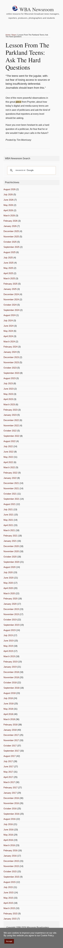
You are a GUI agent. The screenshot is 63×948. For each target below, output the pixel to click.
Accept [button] (9, 941)
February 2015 (10, 913)
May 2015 (8, 898)
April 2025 (8, 273)
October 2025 (10, 242)
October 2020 (10, 556)
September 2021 (11, 499)
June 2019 (8, 640)
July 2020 (8, 572)
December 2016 (11, 798)
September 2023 (11, 373)
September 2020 (11, 562)
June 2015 (8, 892)
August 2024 (10, 315)
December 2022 (11, 420)
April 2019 (8, 651)
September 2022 (11, 436)
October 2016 (10, 808)
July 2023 (8, 383)
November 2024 (11, 299)
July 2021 (8, 509)
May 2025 (8, 268)
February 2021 (10, 535)
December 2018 (11, 672)
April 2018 (8, 714)
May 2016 (8, 834)
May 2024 (8, 331)
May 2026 (8, 205)
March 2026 (9, 215)
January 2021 (10, 541)
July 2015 (8, 887)
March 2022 (9, 467)
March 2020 (9, 593)
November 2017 (11, 740)
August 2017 (10, 756)
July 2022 (8, 446)
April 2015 (8, 903)
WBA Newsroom (36, 9)
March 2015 (9, 908)
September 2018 (11, 688)
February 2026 (10, 221)
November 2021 (11, 488)
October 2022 (10, 430)
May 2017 (8, 772)
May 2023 (8, 394)
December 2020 (11, 546)
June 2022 (8, 451)
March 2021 (9, 530)
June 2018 (8, 703)
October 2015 (10, 871)
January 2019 (10, 667)
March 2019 (9, 656)
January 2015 (10, 918)
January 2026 (10, 226)
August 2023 (10, 378)
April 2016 (8, 840)
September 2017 (11, 750)
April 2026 (8, 210)
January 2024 (10, 352)
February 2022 (10, 472)
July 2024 (8, 320)
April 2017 (8, 777)
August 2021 (10, 504)
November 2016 (11, 803)
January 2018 (10, 730)
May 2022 (8, 457)
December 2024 (11, 294)
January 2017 (10, 793)
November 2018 (11, 677)
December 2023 (11, 357)
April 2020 (8, 588)
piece (18, 102)
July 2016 (8, 824)
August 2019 (10, 630)
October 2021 (10, 493)
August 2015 (10, 882)
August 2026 (10, 189)
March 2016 (9, 845)
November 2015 (11, 866)
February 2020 (10, 598)
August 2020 (10, 567)
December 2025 (11, 231)
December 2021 (11, 483)
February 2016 (10, 850)
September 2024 (11, 310)
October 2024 (10, 305)
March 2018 (9, 719)
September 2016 (11, 814)
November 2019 (11, 614)
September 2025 (11, 247)
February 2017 (10, 787)
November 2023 (11, 362)
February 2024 (10, 346)
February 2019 (10, 661)
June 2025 (8, 262)
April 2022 (8, 462)
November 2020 (11, 551)
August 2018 (10, 693)
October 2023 (10, 367)
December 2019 (11, 609)
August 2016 (10, 819)
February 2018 (10, 724)
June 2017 (8, 766)
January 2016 (10, 855)
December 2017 (11, 735)
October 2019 (10, 619)
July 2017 (8, 761)
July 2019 (8, 635)
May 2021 (8, 520)
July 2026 (8, 194)
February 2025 (10, 283)
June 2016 (8, 829)
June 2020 (8, 577)
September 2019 (11, 625)
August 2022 (10, 441)
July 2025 (8, 257)
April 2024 (8, 336)
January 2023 (10, 415)
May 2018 (8, 709)
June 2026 (8, 200)
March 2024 (9, 341)
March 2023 (9, 404)
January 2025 (10, 289)
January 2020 (10, 604)
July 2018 (8, 698)
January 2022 (10, 478)
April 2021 (8, 525)
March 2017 (9, 782)
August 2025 (10, 252)
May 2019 (8, 646)
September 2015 (11, 877)
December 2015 (11, 861)
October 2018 (10, 682)
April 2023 (8, 399)
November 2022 (11, 425)
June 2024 (8, 326)
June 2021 (8, 514)
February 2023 (10, 409)
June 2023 (8, 388)
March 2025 (9, 278)
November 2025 (11, 236)
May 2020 (8, 583)
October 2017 (10, 745)
